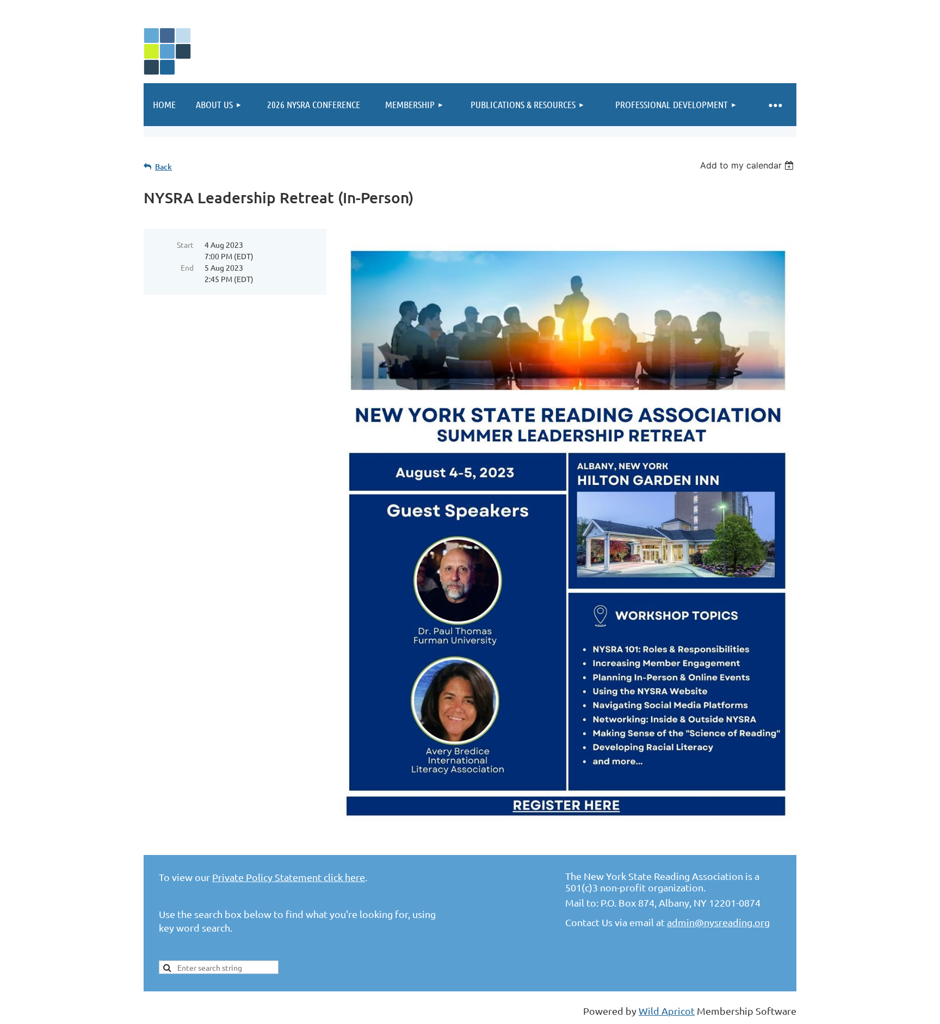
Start (185, 244)
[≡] (774, 104)
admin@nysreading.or (715, 922)
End (187, 267)
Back (163, 166)
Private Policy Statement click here (288, 877)
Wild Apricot (667, 1010)
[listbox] (748, 165)
